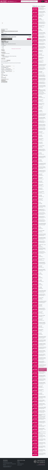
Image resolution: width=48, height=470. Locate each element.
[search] (39, 1)
